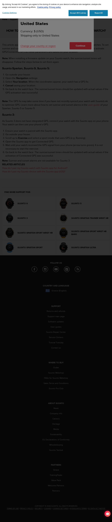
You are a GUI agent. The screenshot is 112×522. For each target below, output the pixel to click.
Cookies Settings (9, 13)
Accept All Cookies (78, 13)
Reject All (99, 13)
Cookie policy (42, 7)
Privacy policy (55, 7)
